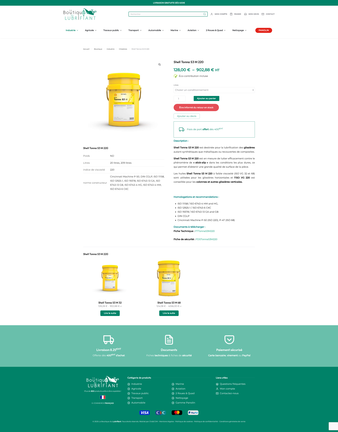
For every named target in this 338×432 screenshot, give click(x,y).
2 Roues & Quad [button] (214, 30)
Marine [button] (174, 30)
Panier (237, 14)
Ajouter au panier (206, 98)
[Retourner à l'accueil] (79, 14)
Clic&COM (153, 421)
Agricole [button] (89, 30)
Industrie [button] (71, 30)
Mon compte (221, 14)
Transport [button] (133, 30)
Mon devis (253, 14)
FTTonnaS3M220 (205, 231)
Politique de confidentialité (206, 421)
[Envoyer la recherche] (204, 14)
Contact (270, 14)
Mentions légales (166, 421)
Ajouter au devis (186, 116)
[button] (159, 64)
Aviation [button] (192, 30)
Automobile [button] (154, 30)
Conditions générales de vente (232, 421)
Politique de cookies (184, 421)
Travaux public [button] (111, 30)
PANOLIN (264, 30)
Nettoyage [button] (238, 30)
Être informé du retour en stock (196, 107)
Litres (176, 85)
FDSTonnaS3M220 (206, 239)
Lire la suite (110, 313)
